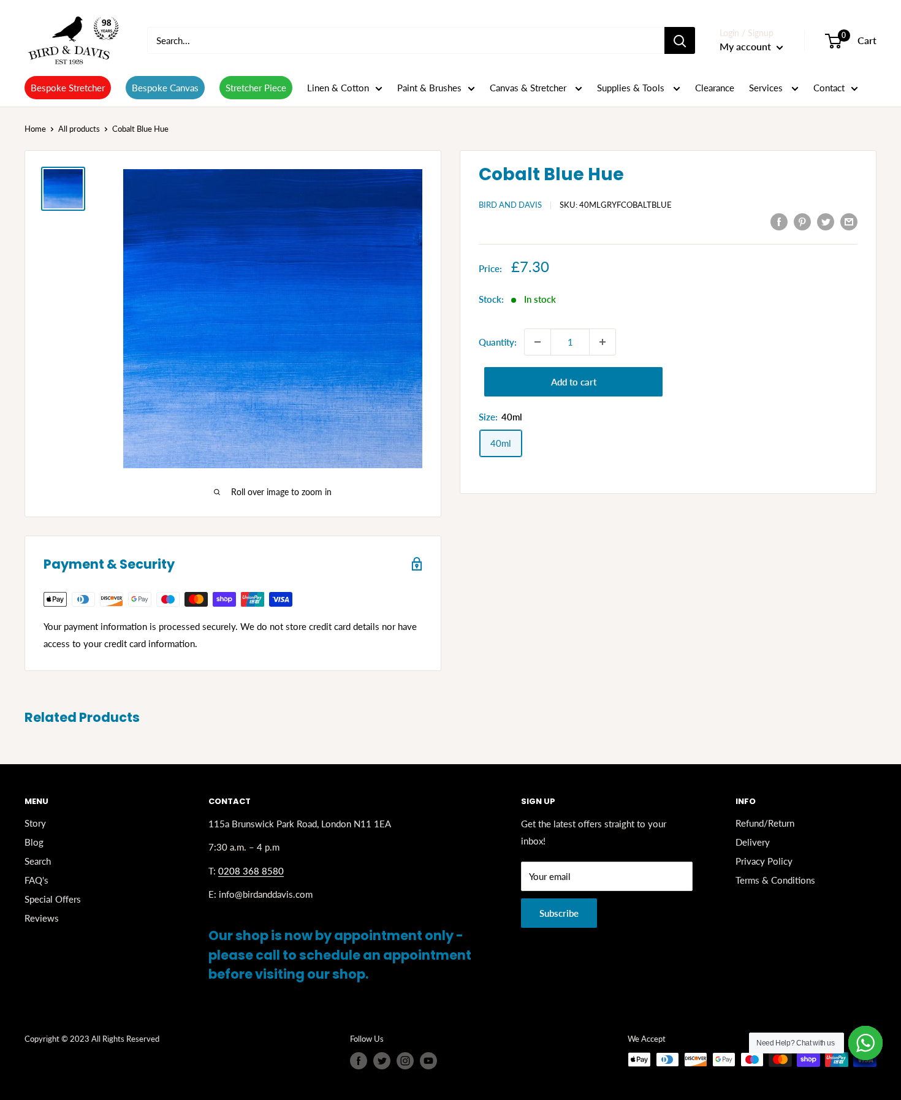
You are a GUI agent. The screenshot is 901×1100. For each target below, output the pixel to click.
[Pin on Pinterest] (802, 221)
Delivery (753, 842)
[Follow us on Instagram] (405, 1060)
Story (35, 823)
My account (747, 46)
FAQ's (36, 880)
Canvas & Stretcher (529, 87)
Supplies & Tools (632, 87)
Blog (34, 842)
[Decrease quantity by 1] (537, 342)
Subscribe (559, 913)
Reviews (42, 918)
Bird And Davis (510, 205)
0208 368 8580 (251, 870)
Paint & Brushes (429, 87)
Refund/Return (765, 823)
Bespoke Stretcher (68, 87)
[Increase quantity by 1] (602, 342)
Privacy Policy (764, 861)
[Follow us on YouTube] (428, 1060)
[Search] (679, 40)
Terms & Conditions (775, 880)
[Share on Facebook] (779, 221)
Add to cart (573, 381)
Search (38, 861)
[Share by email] (848, 221)
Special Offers (53, 899)
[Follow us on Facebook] (358, 1060)
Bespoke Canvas (165, 87)
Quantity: (498, 341)
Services (767, 87)
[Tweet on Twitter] (825, 221)
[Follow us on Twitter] (381, 1060)
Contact (829, 87)
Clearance (714, 87)
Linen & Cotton (338, 87)
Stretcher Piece (256, 87)
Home (35, 129)
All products (79, 129)
